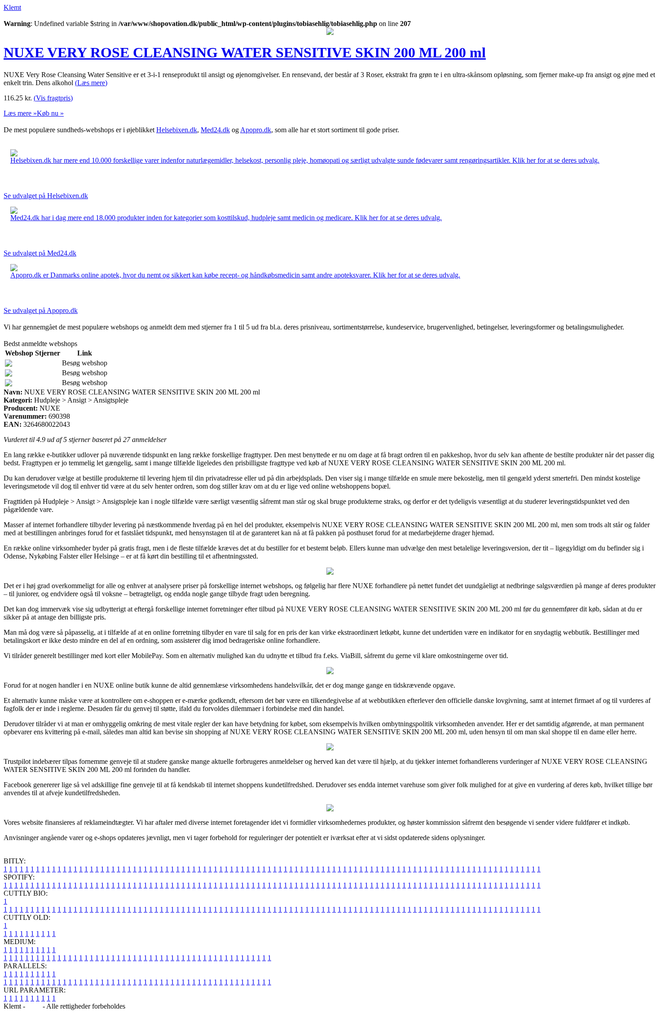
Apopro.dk (255, 130)
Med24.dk (215, 130)
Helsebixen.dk (176, 130)
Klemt (12, 7)
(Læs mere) (91, 83)
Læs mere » (20, 113)
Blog (34, 1006)
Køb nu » (50, 113)
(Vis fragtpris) (53, 98)
